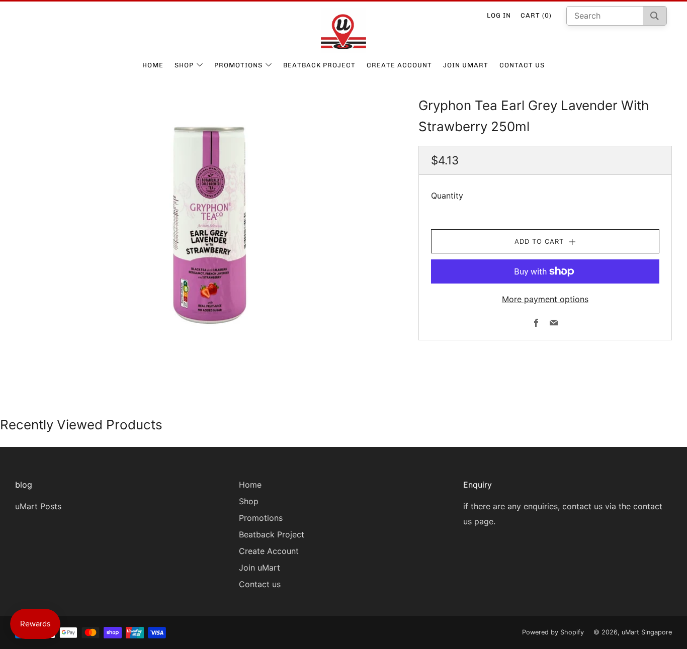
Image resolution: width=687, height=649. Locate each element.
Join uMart (465, 65)
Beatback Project (319, 65)
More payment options (545, 299)
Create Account (399, 65)
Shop (184, 65)
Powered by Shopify (553, 632)
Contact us (522, 65)
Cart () (536, 15)
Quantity (447, 196)
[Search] (654, 16)
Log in (499, 15)
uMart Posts (38, 506)
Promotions (238, 65)
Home (152, 65)
